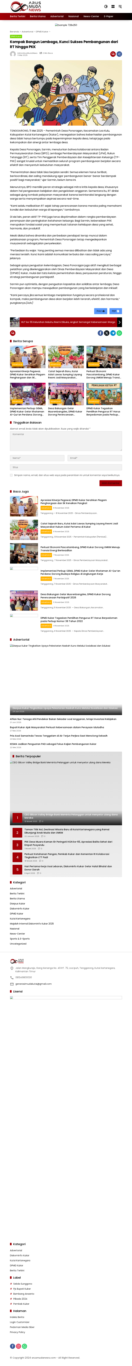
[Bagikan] (119, 54)
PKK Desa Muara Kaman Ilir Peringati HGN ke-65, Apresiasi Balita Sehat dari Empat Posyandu (68, 843)
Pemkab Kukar (21, 1303)
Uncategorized (18, 943)
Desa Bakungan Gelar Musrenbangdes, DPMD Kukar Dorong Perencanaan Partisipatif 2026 (65, 411)
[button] (106, 6)
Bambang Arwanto (23, 1293)
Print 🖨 (101, 311)
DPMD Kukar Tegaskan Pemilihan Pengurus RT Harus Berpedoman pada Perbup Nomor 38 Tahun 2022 (103, 411)
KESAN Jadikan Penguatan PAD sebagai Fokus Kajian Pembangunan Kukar (53, 744)
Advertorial (17, 364)
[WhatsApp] (119, 333)
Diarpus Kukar (17, 903)
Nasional (14, 928)
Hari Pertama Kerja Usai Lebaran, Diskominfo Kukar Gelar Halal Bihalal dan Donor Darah (68, 868)
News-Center (17, 933)
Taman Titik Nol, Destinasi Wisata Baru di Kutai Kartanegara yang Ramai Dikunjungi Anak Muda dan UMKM (66, 831)
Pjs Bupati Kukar (22, 1288)
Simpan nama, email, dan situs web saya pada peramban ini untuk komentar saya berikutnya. (67, 475)
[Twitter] (106, 333)
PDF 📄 (115, 311)
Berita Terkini (17, 893)
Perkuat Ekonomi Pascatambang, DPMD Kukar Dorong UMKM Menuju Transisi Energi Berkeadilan (103, 374)
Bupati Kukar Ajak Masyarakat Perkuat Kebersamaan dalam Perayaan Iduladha (57, 727)
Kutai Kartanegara (20, 918)
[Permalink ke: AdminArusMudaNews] (13, 54)
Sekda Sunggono (22, 1283)
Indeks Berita (17, 1317)
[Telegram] (113, 333)
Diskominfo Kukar (19, 908)
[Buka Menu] (113, 6)
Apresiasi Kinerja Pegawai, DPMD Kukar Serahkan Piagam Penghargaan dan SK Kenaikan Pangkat (27, 374)
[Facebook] (100, 333)
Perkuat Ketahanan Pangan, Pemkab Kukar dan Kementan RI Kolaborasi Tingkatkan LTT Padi (66, 856)
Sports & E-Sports (20, 938)
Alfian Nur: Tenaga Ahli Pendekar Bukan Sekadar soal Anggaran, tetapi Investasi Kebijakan (63, 719)
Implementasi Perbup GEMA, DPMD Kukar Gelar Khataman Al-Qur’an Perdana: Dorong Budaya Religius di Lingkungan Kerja (27, 411)
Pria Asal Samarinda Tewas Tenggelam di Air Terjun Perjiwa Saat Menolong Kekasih (59, 735)
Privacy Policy (17, 1332)
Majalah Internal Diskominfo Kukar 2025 (32, 923)
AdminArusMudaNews (27, 53)
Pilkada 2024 (20, 1298)
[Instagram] (18, 1346)
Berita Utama (17, 898)
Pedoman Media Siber (22, 1327)
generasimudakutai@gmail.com (33, 983)
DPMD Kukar (16, 36)
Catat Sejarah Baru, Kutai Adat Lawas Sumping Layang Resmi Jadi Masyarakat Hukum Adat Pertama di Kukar (66, 374)
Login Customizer (19, 1322)
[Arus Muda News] (26, 6)
